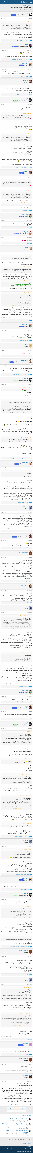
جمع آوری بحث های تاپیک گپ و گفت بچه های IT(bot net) (15, 1124)
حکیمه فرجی (25, 80)
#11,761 (2, 19)
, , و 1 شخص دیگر (21, 59)
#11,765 (2, 104)
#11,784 (2, 884)
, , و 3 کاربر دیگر (21, 548)
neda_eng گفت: (27, 113)
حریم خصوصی (16, 1149)
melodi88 (25, 1043)
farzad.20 (25, 507)
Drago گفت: (28, 267)
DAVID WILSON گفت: (26, 616)
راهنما (11, 1149)
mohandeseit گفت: (27, 203)
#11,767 (2, 220)
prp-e (26, 45)
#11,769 (2, 253)
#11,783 (2, 846)
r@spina (25, 1076)
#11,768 (2, 237)
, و (23, 40)
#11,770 (2, 330)
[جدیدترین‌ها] (4, 1)
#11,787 (2, 984)
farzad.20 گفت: (27, 732)
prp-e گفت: (28, 256)
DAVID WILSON (23, 552)
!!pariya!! (25, 345)
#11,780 (2, 696)
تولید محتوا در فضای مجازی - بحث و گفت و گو (17, 1119)
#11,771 (2, 350)
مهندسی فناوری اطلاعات (23, 1122)
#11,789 (2, 1064)
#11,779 (2, 612)
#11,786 (2, 956)
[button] (31, 2)
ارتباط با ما (30, 1149)
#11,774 (2, 468)
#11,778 (2, 591)
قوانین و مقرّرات (23, 1149)
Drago (26, 13)
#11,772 (2, 366)
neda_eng (25, 64)
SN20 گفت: (28, 22)
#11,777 (2, 558)
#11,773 (2, 384)
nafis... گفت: (28, 281)
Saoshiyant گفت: (27, 387)
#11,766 (2, 177)
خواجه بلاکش (24, 585)
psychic (29, 9)
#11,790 (2, 1081)
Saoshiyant (25, 232)
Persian (29, 1147)
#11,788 (2, 1049)
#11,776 (2, 541)
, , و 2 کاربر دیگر (21, 458)
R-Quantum (25, 171)
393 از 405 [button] (16, 1108)
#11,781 (2, 712)
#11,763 (2, 69)
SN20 (26, 247)
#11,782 (2, 728)
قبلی (22, 1108)
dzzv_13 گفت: (28, 293)
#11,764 (2, 86)
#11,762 (2, 50)
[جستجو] (1, 1)
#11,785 (2, 899)
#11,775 (2, 512)
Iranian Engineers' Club (24, 1151)
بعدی (11, 1108)
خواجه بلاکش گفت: (27, 653)
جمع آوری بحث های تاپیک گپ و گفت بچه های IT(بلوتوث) (17, 1131)
